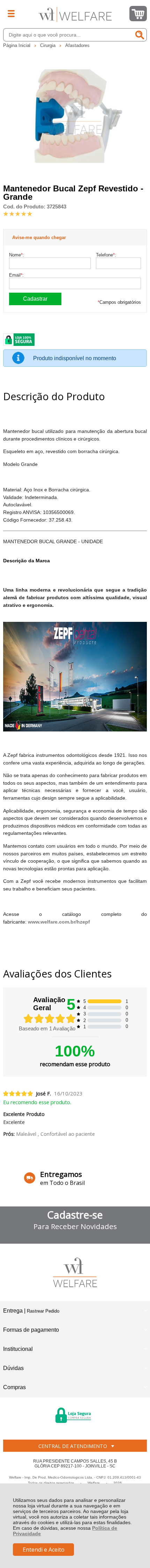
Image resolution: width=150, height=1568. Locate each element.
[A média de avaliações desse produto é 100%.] (17, 213)
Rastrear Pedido (43, 1311)
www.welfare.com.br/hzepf (59, 922)
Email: (16, 275)
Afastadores (77, 45)
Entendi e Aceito (44, 1549)
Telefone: (106, 255)
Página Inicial (17, 45)
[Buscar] (139, 35)
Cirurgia (48, 45)
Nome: (16, 255)
